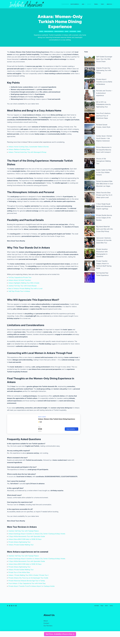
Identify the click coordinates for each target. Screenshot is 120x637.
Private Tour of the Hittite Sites (19, 572)
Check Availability (70, 429)
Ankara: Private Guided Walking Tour (21, 545)
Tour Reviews (65, 4)
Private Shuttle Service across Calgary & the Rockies (104, 217)
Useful (111, 605)
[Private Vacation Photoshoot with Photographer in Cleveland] (89, 253)
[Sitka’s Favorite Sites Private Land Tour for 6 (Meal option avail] (89, 197)
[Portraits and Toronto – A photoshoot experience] (89, 95)
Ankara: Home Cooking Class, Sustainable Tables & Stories (28, 147)
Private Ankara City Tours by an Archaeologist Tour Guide (28, 578)
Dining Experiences (48, 31)
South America (75, 4)
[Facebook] (7, 605)
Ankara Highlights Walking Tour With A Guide (23, 283)
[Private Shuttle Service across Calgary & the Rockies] (89, 220)
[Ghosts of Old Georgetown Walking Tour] (89, 163)
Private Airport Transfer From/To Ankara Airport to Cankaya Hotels (31, 586)
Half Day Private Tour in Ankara (19, 291)
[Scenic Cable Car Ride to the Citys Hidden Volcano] (89, 174)
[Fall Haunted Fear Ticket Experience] (89, 277)
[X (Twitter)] (9, 605)
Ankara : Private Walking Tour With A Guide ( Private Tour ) (28, 575)
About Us (109, 4)
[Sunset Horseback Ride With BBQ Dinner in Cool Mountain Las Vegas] (89, 186)
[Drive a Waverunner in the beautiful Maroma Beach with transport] (89, 152)
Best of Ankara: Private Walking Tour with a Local (25, 288)
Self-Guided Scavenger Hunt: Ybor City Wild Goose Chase (104, 59)
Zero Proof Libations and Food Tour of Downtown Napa (103, 115)
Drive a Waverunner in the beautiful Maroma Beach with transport (103, 149)
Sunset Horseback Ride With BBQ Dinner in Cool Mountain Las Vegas (104, 183)
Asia (83, 4)
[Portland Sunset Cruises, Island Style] (89, 129)
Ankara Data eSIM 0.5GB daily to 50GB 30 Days (24, 539)
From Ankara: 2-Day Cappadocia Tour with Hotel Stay (27, 583)
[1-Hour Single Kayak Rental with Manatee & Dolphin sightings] (89, 208)
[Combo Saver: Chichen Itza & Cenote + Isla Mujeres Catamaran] (89, 140)
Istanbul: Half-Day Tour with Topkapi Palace (23, 531)
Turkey (79, 31)
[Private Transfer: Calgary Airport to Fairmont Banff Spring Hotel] (89, 265)
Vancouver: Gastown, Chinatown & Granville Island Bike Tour (103, 240)
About (106, 605)
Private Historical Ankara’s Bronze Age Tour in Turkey (26, 581)
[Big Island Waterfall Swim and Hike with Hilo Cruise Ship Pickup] (89, 231)
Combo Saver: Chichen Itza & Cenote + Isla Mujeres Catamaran (104, 138)
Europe (89, 4)
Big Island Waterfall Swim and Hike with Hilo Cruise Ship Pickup (104, 229)
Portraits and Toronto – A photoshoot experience (104, 93)
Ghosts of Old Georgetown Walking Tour (103, 161)
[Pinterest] (13, 605)
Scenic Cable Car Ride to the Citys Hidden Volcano (103, 172)
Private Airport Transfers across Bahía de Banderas (104, 81)
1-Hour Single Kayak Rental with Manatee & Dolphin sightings (104, 206)
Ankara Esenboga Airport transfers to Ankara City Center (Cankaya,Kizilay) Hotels (36, 534)
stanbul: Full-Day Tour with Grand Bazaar (22, 286)
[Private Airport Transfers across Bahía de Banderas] (89, 84)
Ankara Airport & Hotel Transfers (19, 280)
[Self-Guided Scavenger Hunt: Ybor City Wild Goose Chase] (89, 61)
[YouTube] (15, 605)
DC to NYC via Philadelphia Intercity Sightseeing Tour (103, 104)
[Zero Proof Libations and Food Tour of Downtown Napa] (89, 118)
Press (102, 605)
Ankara (41, 31)
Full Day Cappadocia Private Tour (19, 277)
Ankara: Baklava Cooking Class (19, 149)
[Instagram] (11, 605)
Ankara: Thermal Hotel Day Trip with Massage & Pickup (27, 152)
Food (102, 4)
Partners (96, 605)
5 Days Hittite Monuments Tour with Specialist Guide (26, 536)
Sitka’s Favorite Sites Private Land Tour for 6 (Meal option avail (104, 195)
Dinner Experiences (59, 31)
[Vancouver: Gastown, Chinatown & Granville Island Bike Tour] (89, 242)
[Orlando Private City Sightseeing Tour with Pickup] (89, 72)
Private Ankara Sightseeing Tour (19, 542)
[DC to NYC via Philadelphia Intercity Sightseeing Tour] (89, 106)
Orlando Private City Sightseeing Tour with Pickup (103, 70)
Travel (96, 4)
